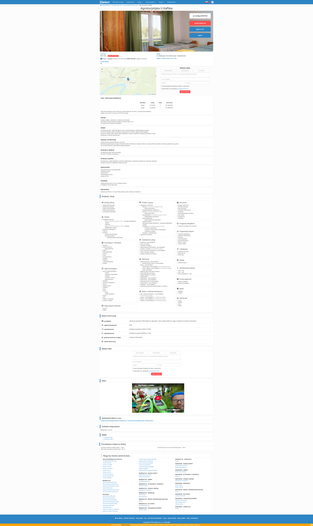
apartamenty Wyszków (109, 498)
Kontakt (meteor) (129, 518)
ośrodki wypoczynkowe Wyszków (147, 459)
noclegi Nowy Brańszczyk (109, 461)
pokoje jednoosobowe (145, 475)
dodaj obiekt (181, 518)
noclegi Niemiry (107, 463)
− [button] (102, 72)
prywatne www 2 (108, 439)
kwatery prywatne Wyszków (110, 511)
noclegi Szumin (107, 472)
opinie (200, 35)
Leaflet (149, 94)
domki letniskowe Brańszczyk (110, 486)
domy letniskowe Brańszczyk (110, 484)
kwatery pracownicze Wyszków (111, 509)
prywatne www (108, 437)
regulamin (139, 518)
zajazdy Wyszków (143, 468)
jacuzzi (141, 501)
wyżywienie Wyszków (108, 505)
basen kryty (142, 494)
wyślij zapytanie (185, 91)
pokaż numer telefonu (113, 56)
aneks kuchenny (143, 485)
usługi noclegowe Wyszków (146, 466)
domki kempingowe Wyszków (111, 501)
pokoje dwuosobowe (144, 476)
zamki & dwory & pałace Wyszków (148, 470)
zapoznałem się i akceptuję (175, 88)
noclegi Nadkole (107, 478)
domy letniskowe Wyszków (110, 500)
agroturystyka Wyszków (109, 496)
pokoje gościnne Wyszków (146, 461)
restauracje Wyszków (144, 465)
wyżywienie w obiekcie (145, 490)
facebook (119, 518)
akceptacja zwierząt (144, 481)
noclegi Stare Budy (108, 474)
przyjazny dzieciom (144, 505)
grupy (177, 461)
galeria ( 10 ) (200, 29)
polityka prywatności (155, 518)
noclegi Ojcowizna (108, 468)
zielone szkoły (142, 509)
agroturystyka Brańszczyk (109, 482)
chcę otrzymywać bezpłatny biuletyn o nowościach (175, 86)
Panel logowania (192, 518)
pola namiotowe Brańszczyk (110, 491)
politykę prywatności (182, 88)
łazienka (177, 476)
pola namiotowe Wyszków (146, 463)
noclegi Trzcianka (107, 464)
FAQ (145, 518)
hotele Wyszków (107, 507)
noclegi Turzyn (107, 470)
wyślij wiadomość (200, 23)
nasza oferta (172, 518)
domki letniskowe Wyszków (110, 503)
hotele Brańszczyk (107, 488)
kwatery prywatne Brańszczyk (111, 490)
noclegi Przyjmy (107, 466)
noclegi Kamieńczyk (108, 476)
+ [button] (102, 69)
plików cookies (125, 525)
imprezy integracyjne (181, 500)
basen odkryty (143, 496)
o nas (164, 518)
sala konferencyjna (180, 502)
